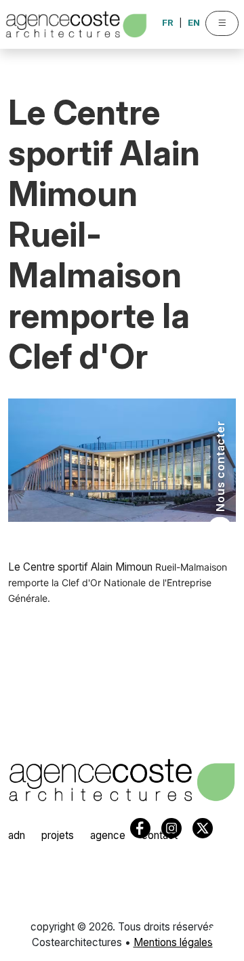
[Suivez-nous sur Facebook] (219, 934)
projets (57, 835)
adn (16, 835)
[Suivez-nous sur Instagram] (219, 886)
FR (168, 22)
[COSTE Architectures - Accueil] (122, 780)
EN (194, 22)
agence (107, 835)
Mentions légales (173, 942)
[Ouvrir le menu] (222, 23)
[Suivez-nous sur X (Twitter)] (219, 910)
